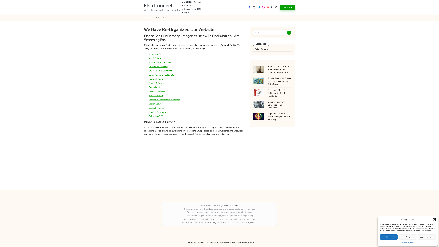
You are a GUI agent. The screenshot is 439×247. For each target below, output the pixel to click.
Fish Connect (158, 5)
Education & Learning (158, 66)
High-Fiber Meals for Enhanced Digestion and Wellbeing (279, 116)
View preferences (427, 237)
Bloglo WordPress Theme (243, 242)
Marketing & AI (155, 104)
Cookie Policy (405, 242)
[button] (434, 219)
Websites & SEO (156, 116)
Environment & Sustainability (162, 71)
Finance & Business (157, 83)
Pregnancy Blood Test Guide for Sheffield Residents (278, 93)
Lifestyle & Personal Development (164, 99)
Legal (412, 242)
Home (146, 18)
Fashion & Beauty (157, 79)
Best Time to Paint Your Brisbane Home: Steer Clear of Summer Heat (278, 69)
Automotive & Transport (160, 62)
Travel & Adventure (157, 112)
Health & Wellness (157, 91)
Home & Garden (156, 95)
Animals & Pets (155, 54)
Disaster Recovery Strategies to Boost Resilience (276, 105)
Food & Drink (154, 87)
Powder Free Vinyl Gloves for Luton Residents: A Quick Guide (279, 81)
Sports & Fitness (156, 108)
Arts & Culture (155, 58)
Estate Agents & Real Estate (161, 75)
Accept (389, 237)
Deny (408, 237)
